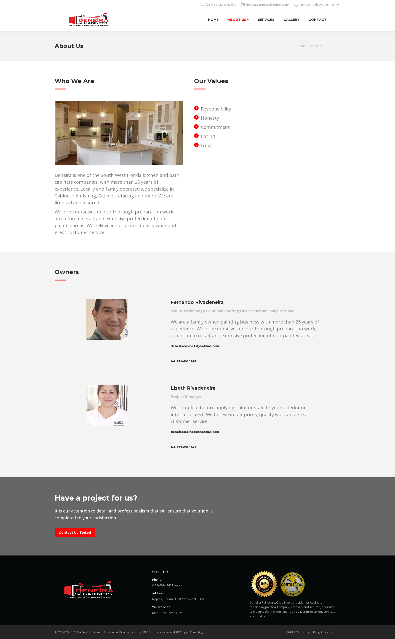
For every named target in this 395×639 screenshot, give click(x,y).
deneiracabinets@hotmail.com (267, 4)
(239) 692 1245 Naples (221, 4)
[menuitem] (213, 20)
